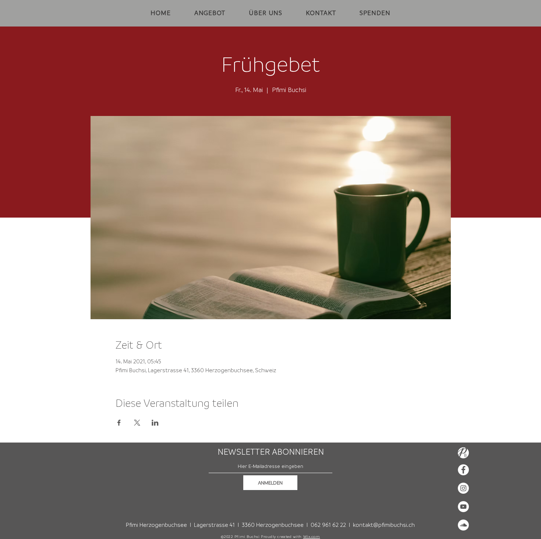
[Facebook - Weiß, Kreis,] (463, 469)
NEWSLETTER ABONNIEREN (271, 451)
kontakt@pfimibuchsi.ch (384, 524)
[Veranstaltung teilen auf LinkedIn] (155, 423)
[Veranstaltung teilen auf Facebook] (119, 423)
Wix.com (311, 536)
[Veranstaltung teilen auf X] (137, 423)
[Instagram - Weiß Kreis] (463, 488)
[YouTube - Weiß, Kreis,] (463, 506)
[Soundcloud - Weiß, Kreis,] (463, 525)
